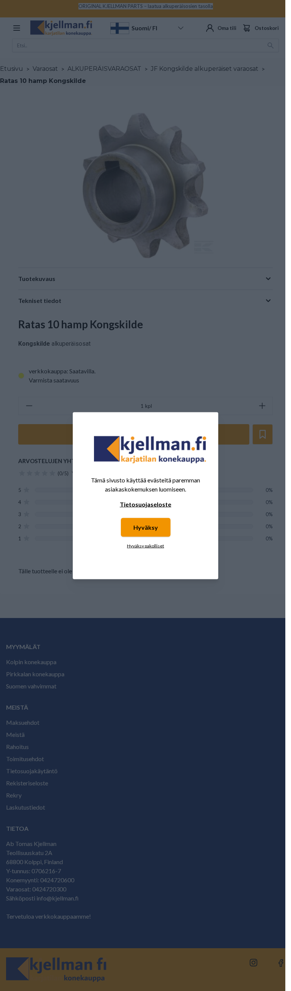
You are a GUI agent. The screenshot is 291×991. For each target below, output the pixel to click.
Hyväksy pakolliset (145, 545)
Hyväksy (145, 527)
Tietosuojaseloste (145, 503)
